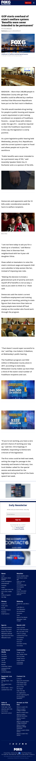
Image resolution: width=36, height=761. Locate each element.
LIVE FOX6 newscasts (22, 629)
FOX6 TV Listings (21, 633)
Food (18, 615)
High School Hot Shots (7, 635)
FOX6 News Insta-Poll (7, 589)
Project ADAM (20, 660)
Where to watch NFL (22, 707)
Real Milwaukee (21, 609)
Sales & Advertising (5, 704)
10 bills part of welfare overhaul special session (14, 54)
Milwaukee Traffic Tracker (21, 620)
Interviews (19, 613)
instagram (16, 744)
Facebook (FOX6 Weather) (5, 669)
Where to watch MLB (22, 712)
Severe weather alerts (22, 576)
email (26, 744)
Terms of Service (19, 529)
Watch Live (28, 2)
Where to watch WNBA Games (23, 730)
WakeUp (20, 601)
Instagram (4, 658)
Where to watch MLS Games (22, 734)
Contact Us (21, 676)
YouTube (3, 654)
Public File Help (21, 691)
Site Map (3, 597)
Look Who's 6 (20, 607)
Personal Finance (6, 610)
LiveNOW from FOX (22, 635)
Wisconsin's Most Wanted (6, 578)
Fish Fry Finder (21, 656)
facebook (10, 744)
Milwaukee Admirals (6, 633)
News (3, 574)
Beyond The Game (6, 631)
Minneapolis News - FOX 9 (6, 684)
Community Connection (20, 663)
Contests (19, 678)
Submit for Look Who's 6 (23, 604)
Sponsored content (6, 713)
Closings (19, 589)
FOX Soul (19, 641)
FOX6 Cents (4, 606)
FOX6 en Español (6, 595)
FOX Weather (20, 587)
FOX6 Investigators (6, 581)
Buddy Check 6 (21, 658)
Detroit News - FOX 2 (7, 688)
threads (19, 744)
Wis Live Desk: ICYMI (22, 631)
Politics (3, 587)
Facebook (4, 656)
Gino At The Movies (22, 617)
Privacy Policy (20, 528)
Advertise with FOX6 (6, 709)
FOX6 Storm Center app (22, 578)
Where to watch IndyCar (21, 718)
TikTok (3, 660)
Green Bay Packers (6, 629)
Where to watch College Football (21, 709)
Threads (3, 662)
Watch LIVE (21, 625)
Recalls (3, 608)
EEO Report (20, 689)
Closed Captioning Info (23, 695)
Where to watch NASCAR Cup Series (22, 715)
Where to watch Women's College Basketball (21, 726)
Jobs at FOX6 (20, 686)
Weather (20, 574)
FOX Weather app (21, 585)
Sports (3, 625)
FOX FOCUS (4, 711)
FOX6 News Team (22, 684)
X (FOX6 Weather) (6, 672)
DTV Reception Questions (21, 697)
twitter (13, 744)
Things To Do (20, 652)
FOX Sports (20, 639)
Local (2, 576)
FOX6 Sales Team (6, 707)
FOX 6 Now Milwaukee (6, 28)
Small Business (5, 614)
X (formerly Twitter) (6, 666)
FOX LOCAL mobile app (6, 592)
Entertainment (5, 583)
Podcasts (3, 585)
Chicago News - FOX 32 (6, 681)
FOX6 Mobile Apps (22, 682)
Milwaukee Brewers (6, 627)
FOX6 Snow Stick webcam (21, 593)
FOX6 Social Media (5, 651)
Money (3, 601)
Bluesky (3, 664)
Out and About (21, 611)
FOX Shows (20, 645)
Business (3, 612)
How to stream (21, 627)
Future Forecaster (21, 591)
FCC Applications (21, 693)
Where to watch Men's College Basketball (23, 722)
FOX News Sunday (22, 643)
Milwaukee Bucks (6, 637)
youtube (22, 744)
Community (21, 650)
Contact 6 (4, 604)
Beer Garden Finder (22, 654)
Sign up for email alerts (23, 680)
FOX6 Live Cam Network (21, 582)
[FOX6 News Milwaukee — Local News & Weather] (6, 3)
